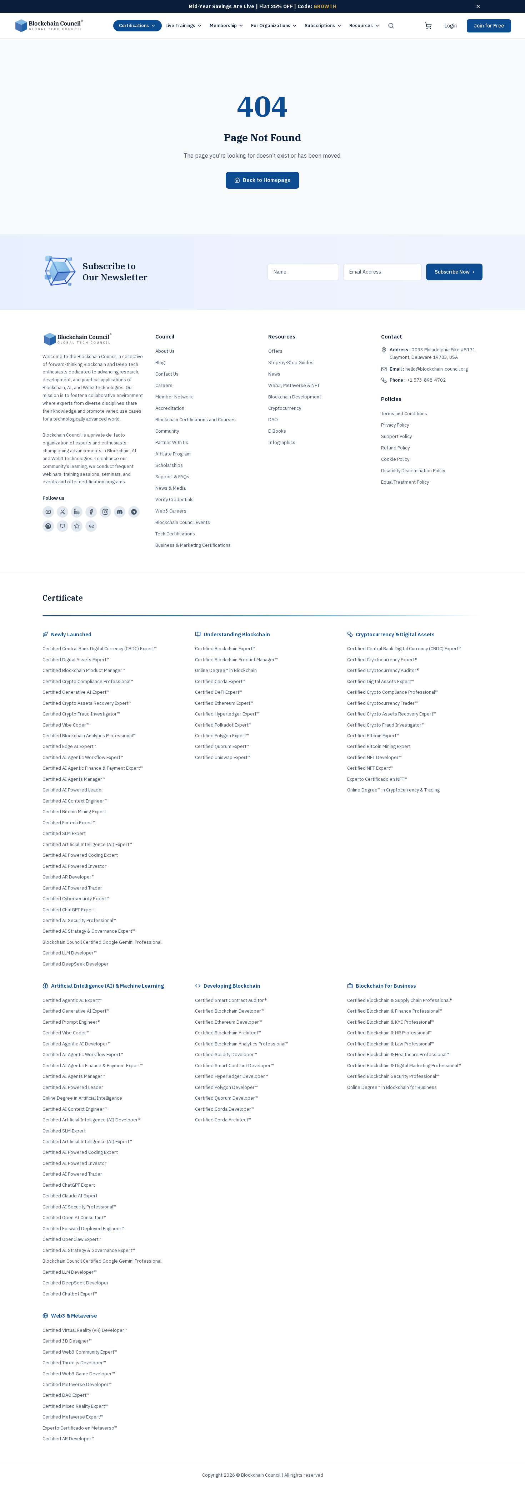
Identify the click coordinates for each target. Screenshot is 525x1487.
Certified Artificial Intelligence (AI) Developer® (91, 1120)
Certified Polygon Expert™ (222, 736)
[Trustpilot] (76, 526)
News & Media (170, 488)
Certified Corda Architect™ (223, 1120)
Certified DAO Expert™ (65, 1395)
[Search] (391, 26)
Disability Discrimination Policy (413, 471)
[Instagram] (105, 512)
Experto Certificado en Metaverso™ (79, 1428)
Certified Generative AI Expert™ (75, 692)
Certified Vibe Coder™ (65, 725)
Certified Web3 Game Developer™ (78, 1374)
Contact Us (167, 374)
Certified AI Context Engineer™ (75, 801)
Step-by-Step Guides (291, 363)
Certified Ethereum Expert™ (224, 703)
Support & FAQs (172, 477)
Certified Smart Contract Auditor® (230, 1000)
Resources (361, 25)
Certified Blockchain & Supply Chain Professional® (399, 1000)
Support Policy (396, 436)
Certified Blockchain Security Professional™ (393, 1076)
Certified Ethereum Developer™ (228, 1022)
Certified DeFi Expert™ (218, 692)
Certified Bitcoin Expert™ (373, 736)
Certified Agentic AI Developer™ (76, 1044)
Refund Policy (395, 448)
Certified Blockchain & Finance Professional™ (394, 1011)
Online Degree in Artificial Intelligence (82, 1098)
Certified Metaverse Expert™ (72, 1417)
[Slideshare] (62, 526)
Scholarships (169, 465)
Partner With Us (171, 442)
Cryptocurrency (284, 408)
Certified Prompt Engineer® (71, 1022)
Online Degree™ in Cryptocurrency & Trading (393, 790)
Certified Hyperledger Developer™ (231, 1076)
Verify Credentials (174, 499)
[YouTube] (48, 512)
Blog (160, 363)
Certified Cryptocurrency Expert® (382, 660)
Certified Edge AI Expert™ (69, 746)
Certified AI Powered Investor (74, 866)
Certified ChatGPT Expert (68, 910)
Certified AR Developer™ (68, 877)
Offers (275, 351)
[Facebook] (91, 512)
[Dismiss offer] (478, 6)
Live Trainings (180, 25)
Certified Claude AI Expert (70, 1196)
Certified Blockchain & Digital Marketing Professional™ (404, 1066)
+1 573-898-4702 (418, 380)
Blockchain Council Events (182, 522)
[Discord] (119, 512)
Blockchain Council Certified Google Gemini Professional (101, 942)
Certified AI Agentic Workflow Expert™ (82, 757)
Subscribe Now (454, 272)
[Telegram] (134, 512)
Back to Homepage (267, 180)
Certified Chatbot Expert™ (69, 1294)
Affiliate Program (173, 454)
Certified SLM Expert (64, 833)
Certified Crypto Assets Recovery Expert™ (86, 703)
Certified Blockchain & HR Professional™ (389, 1033)
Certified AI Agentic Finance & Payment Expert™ (92, 768)
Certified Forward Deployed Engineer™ (83, 1229)
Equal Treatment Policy (405, 482)
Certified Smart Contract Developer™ (234, 1066)
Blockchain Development (294, 397)
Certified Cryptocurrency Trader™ (382, 703)
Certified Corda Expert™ (220, 681)
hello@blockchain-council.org (429, 369)
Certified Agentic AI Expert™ (72, 1000)
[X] (62, 512)
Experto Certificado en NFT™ (377, 779)
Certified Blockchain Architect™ (228, 1033)
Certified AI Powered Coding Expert (80, 855)
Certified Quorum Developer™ (226, 1098)
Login (451, 25)
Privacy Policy (395, 425)
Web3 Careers (170, 511)
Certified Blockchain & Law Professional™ (390, 1044)
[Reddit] (48, 526)
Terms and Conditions (404, 414)
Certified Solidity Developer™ (226, 1054)
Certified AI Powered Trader (72, 888)
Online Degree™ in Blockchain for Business (392, 1087)
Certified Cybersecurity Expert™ (76, 899)
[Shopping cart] (428, 25)
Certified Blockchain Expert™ (225, 649)
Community (167, 431)
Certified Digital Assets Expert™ (75, 660)
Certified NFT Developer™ (374, 757)
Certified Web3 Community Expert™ (79, 1352)
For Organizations (270, 25)
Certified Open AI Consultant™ (74, 1217)
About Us (165, 351)
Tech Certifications (175, 534)
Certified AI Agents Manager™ (73, 779)
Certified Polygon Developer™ (226, 1087)
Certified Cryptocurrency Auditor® (383, 670)
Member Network (174, 397)
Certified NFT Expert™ (370, 768)
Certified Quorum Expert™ (222, 746)
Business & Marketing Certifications (193, 545)
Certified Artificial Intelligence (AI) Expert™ (87, 844)
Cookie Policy (395, 459)
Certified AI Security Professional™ (79, 920)
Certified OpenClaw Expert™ (71, 1239)
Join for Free (489, 25)
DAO (273, 420)
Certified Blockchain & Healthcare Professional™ (398, 1054)
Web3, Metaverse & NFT (294, 385)
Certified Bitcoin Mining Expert (74, 812)
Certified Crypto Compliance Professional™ (87, 681)
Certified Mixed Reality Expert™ (75, 1406)
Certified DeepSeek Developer (75, 964)
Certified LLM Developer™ (69, 953)
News (274, 374)
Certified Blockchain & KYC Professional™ (390, 1022)
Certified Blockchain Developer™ (229, 1011)
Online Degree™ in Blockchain (226, 670)
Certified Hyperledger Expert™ (227, 714)
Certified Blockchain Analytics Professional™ (89, 736)
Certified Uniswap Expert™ (222, 757)
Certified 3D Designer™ (67, 1341)
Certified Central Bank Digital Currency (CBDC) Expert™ (99, 649)
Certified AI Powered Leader (72, 790)
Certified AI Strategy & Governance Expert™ (88, 931)
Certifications (134, 25)
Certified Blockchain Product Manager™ (83, 670)
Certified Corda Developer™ (224, 1109)
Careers (163, 385)
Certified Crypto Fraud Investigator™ (81, 714)
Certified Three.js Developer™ (74, 1363)
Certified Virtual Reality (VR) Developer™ (85, 1330)
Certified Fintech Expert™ (69, 823)
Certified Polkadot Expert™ (223, 725)
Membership (223, 25)
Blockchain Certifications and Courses (195, 420)
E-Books (277, 431)
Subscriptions (320, 25)
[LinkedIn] (76, 512)
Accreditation (169, 408)
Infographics (281, 442)
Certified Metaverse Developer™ (77, 1384)
